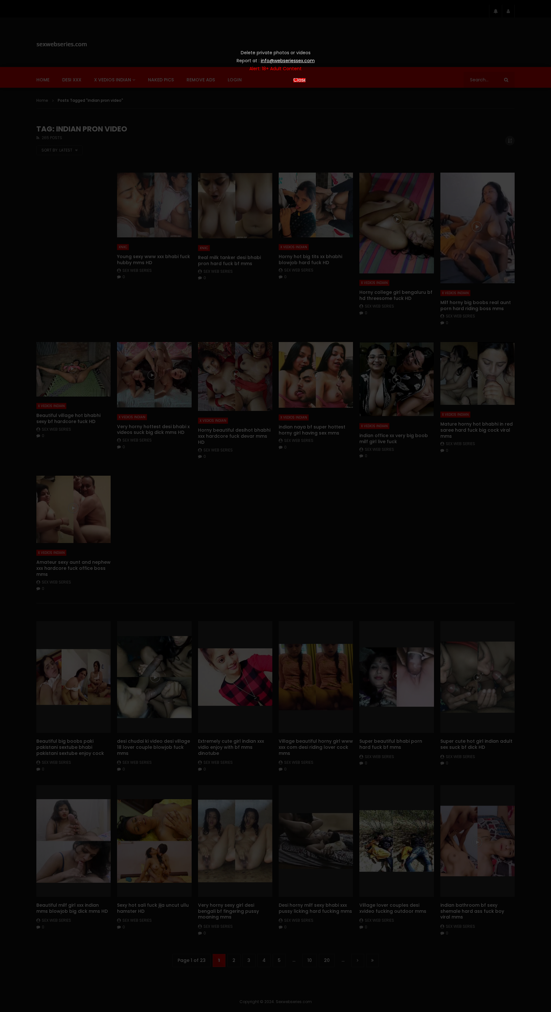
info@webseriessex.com (288, 60)
